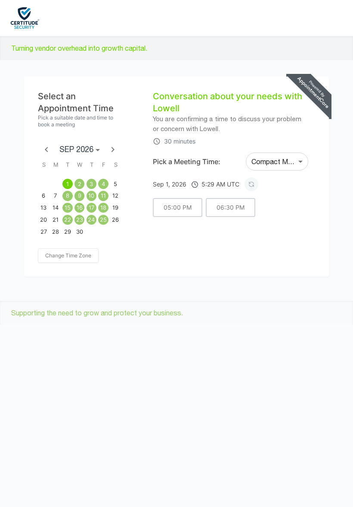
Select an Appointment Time (76, 102)
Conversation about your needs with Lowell (227, 102)
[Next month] (112, 149)
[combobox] (277, 162)
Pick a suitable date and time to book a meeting (75, 121)
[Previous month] (46, 149)
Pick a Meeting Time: (186, 161)
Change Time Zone (68, 255)
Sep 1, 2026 (196, 184)
